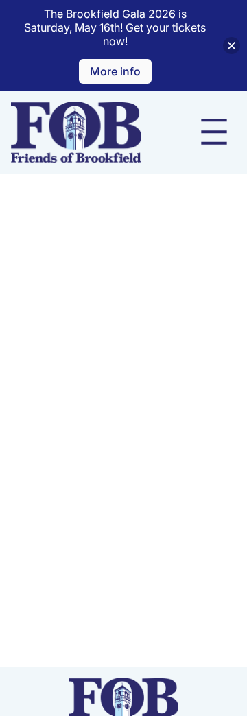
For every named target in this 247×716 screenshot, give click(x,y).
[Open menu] (214, 132)
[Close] (231, 45)
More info (115, 71)
